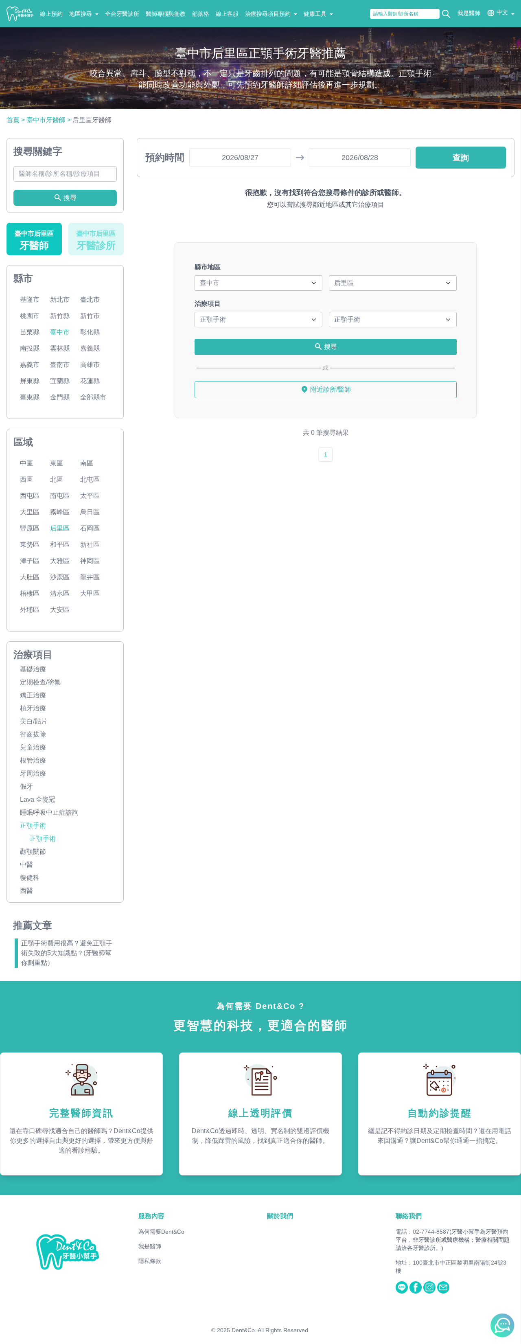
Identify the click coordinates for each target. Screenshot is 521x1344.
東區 (56, 463)
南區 (86, 463)
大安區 (60, 609)
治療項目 (208, 303)
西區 (26, 479)
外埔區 (29, 609)
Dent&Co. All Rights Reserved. (271, 1330)
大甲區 (90, 593)
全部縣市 (93, 397)
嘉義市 (29, 364)
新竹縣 (60, 315)
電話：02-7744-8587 (422, 1231)
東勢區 (29, 544)
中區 (26, 463)
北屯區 (90, 479)
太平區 (90, 495)
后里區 (60, 528)
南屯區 (60, 495)
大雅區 (60, 560)
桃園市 (29, 315)
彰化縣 (90, 332)
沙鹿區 (60, 577)
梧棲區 (29, 593)
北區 (56, 479)
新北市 (60, 299)
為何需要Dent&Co (161, 1231)
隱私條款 (149, 1261)
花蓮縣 (90, 380)
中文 (502, 12)
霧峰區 (60, 512)
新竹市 (90, 315)
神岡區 (90, 560)
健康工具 (315, 14)
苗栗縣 (29, 332)
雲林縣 (60, 348)
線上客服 (227, 14)
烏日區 (90, 512)
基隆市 (29, 299)
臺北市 (90, 299)
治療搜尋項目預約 (268, 14)
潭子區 (29, 560)
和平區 (60, 544)
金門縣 (60, 397)
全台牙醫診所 (122, 14)
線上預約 (51, 14)
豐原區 (29, 528)
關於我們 (280, 1215)
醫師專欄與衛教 (166, 14)
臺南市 (60, 364)
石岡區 (90, 528)
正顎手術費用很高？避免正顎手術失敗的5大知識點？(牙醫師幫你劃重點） (66, 953)
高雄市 (90, 364)
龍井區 (90, 577)
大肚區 (29, 577)
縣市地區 (208, 266)
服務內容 (151, 1215)
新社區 (90, 544)
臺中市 (60, 332)
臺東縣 (29, 397)
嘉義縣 (90, 348)
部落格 (200, 14)
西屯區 (29, 495)
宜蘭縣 (60, 380)
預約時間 (164, 157)
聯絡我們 (409, 1215)
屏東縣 (29, 380)
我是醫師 (469, 13)
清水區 (60, 593)
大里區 (29, 512)
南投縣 (29, 348)
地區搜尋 (80, 14)
